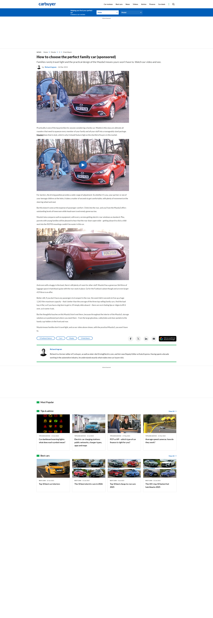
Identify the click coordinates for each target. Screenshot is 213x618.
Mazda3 (40, 135)
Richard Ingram (50, 67)
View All (172, 411)
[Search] (173, 4)
